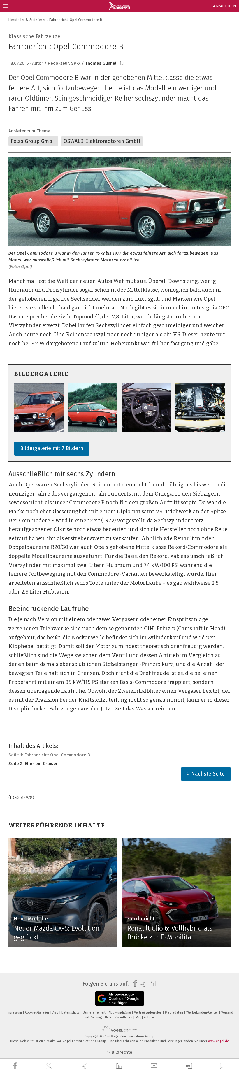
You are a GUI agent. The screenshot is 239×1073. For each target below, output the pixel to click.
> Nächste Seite (206, 774)
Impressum (14, 1012)
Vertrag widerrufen (148, 1012)
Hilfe (109, 1017)
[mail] (155, 1065)
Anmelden (224, 5)
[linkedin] (119, 1066)
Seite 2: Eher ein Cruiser (33, 763)
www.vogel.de (218, 1041)
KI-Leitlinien (124, 1017)
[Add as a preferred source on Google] (119, 998)
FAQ (139, 1017)
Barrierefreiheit (94, 1012)
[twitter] (49, 1066)
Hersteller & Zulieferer (27, 19)
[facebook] (15, 1065)
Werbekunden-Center (202, 1012)
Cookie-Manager (37, 1012)
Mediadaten (174, 1012)
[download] (189, 1066)
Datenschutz (70, 1012)
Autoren (150, 1017)
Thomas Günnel (100, 63)
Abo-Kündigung (120, 1012)
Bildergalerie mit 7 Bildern (51, 448)
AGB (55, 1012)
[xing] (85, 1066)
